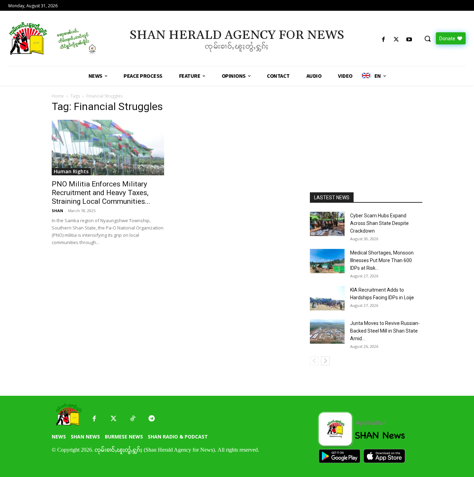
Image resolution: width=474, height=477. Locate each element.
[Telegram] (151, 419)
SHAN (57, 210)
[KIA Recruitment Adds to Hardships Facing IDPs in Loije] (327, 298)
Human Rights (71, 171)
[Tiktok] (132, 419)
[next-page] (325, 361)
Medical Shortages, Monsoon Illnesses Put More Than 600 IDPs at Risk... (382, 260)
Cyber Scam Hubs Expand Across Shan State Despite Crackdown (379, 223)
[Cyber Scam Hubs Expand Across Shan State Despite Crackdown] (327, 224)
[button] (427, 38)
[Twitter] (113, 419)
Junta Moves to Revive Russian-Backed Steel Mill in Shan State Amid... (385, 330)
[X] (396, 39)
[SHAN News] (63, 38)
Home (58, 96)
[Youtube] (409, 39)
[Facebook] (383, 39)
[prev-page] (314, 361)
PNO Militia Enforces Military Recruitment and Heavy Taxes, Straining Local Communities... (101, 193)
